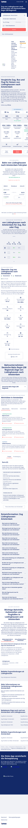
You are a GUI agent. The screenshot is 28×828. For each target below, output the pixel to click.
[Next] (23, 243)
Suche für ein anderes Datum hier (14, 204)
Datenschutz (4, 820)
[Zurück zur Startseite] (3, 2)
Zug (7, 746)
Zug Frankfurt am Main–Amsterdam (10, 740)
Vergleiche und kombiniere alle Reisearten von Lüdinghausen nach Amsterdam (13, 695)
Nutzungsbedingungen (14, 817)
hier (15, 213)
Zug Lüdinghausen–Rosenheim (8, 677)
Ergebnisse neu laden (13, 180)
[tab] (5, 408)
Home (2, 746)
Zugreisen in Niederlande (15, 746)
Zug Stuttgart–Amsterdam (7, 719)
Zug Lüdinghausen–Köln (7, 725)
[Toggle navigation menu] (26, 2)
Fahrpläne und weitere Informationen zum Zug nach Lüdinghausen (13, 699)
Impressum (4, 817)
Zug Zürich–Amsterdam (7, 722)
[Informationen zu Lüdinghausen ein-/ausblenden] (25, 662)
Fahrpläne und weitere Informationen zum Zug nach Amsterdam (13, 702)
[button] (8, 22)
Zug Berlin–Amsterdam (6, 716)
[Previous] (5, 243)
